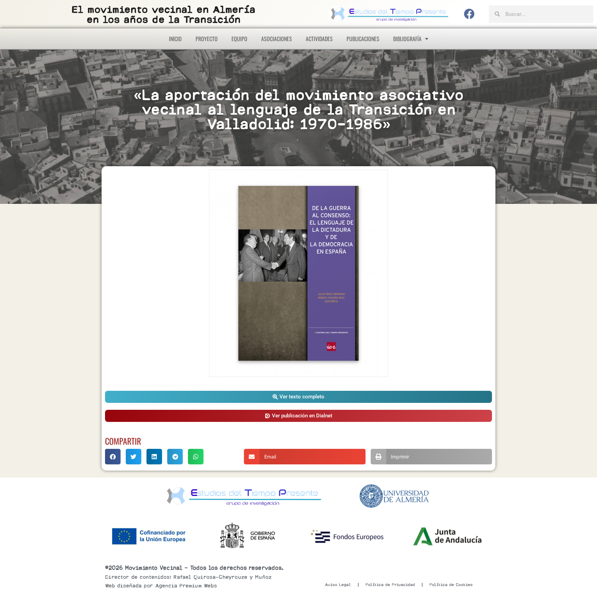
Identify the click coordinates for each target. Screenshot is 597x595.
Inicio (175, 38)
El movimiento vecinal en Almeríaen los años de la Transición (163, 14)
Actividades (319, 38)
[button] (298, 397)
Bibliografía (407, 38)
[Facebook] (469, 14)
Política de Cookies (451, 584)
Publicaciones (363, 38)
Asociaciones (276, 38)
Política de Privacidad (390, 584)
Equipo (239, 38)
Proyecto (207, 38)
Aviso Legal (338, 584)
